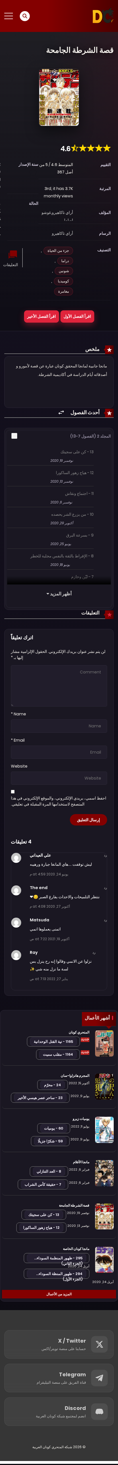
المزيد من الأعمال (59, 1294)
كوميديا (63, 281)
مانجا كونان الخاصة (76, 1248)
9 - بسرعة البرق (80, 535)
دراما (65, 260)
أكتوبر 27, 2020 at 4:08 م (50, 906)
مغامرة (63, 291)
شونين (64, 270)
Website (19, 766)
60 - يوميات (53, 1128)
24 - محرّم (52, 1084)
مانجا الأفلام (81, 1162)
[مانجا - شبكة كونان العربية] (103, 16)
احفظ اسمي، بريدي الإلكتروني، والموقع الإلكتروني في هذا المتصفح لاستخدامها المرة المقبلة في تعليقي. (58, 801)
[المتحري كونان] (104, 1043)
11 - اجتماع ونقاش (79, 493)
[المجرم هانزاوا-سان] (104, 1086)
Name (20, 714)
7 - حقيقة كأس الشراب (43, 1184)
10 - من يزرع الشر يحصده (72, 514)
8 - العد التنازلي (49, 1171)
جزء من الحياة (58, 250)
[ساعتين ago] (85, 1039)
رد (105, 855)
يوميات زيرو (81, 1118)
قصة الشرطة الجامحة (74, 1205)
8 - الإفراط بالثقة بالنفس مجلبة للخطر (62, 556)
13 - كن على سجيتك (77, 452)
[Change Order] (61, 412)
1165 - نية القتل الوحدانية (53, 1041)
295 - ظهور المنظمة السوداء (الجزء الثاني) (59, 1259)
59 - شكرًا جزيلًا (50, 1141)
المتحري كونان (79, 1032)
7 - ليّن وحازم (82, 577)
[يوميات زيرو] (104, 1129)
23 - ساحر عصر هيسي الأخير (40, 1097)
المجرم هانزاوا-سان (75, 1075)
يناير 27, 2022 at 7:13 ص (49, 978)
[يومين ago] (85, 1052)
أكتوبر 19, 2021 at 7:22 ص (49, 938)
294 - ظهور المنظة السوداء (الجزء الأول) (60, 1274)
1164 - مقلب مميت (58, 1054)
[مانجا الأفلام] (104, 1173)
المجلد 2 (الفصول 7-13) (90, 436)
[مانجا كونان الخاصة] (104, 1259)
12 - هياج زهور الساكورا (75, 472)
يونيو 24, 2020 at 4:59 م (49, 874)
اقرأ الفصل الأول (77, 316)
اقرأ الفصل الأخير (41, 316)
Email (19, 740)
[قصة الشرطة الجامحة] (104, 1216)
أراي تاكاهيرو (62, 212)
